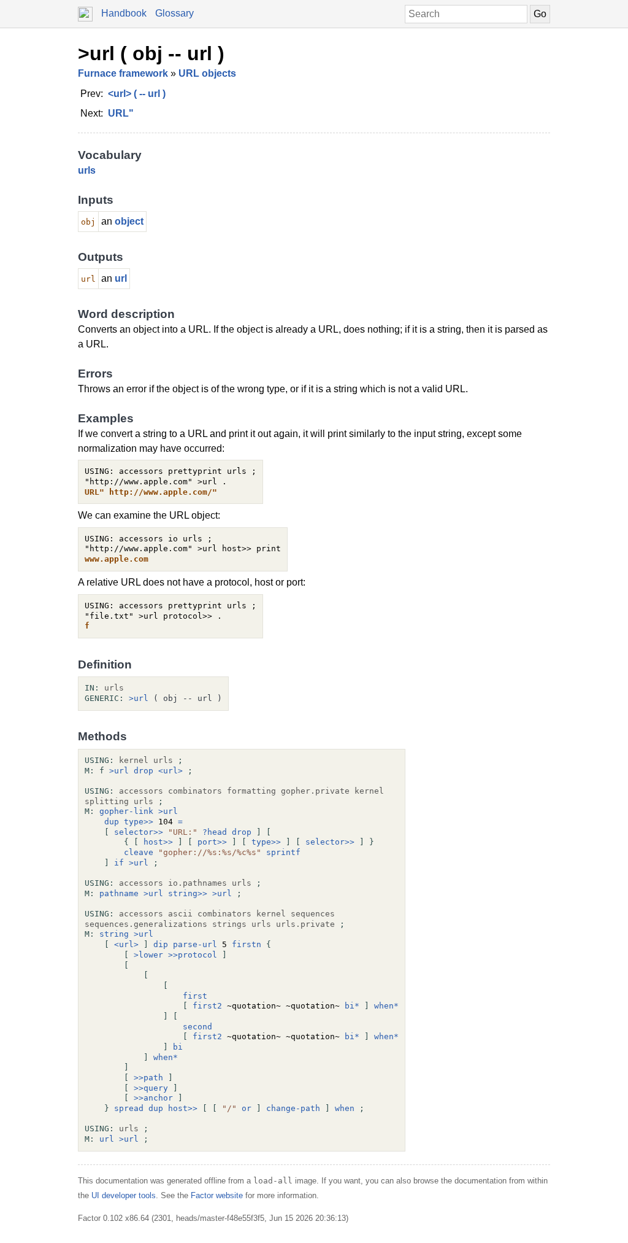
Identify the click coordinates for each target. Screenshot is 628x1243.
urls (87, 170)
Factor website (217, 1195)
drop (143, 770)
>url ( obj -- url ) (151, 53)
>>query (151, 1088)
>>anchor (153, 1097)
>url (138, 698)
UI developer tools (123, 1195)
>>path (148, 1077)
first (195, 996)
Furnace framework (123, 73)
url (121, 278)
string (114, 934)
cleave (138, 852)
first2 (207, 1005)
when (344, 1108)
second (197, 1026)
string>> (187, 893)
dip (160, 944)
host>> (158, 841)
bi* (352, 1005)
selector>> (138, 832)
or (246, 1108)
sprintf (283, 852)
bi (178, 1046)
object (129, 221)
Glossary (174, 13)
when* (386, 1005)
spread (129, 1108)
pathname (119, 893)
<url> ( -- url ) (137, 93)
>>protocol (192, 954)
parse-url (195, 944)
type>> (138, 821)
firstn (246, 944)
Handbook (124, 13)
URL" (121, 113)
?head (214, 832)
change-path (293, 1108)
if (119, 862)
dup (111, 821)
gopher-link (126, 811)
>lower (148, 954)
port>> (212, 841)
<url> (170, 770)
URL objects (207, 73)
